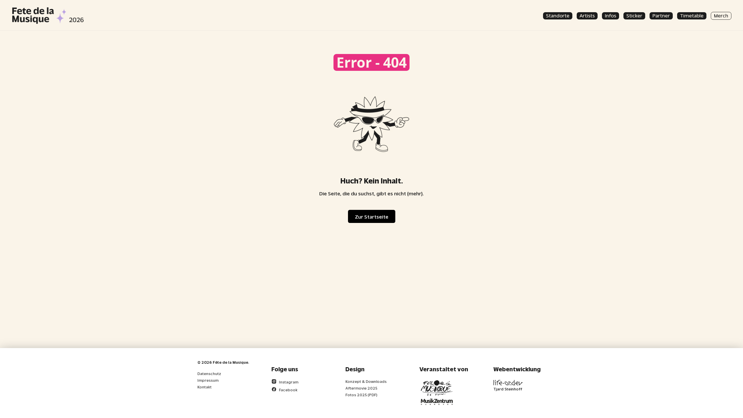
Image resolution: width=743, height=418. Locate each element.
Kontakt (204, 386)
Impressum (208, 380)
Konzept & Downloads (366, 381)
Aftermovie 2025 (361, 387)
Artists (587, 15)
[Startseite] (48, 15)
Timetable (692, 15)
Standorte (557, 15)
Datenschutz (209, 373)
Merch (721, 15)
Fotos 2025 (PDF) (361, 394)
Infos (610, 15)
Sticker (634, 15)
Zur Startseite (371, 216)
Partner (661, 15)
